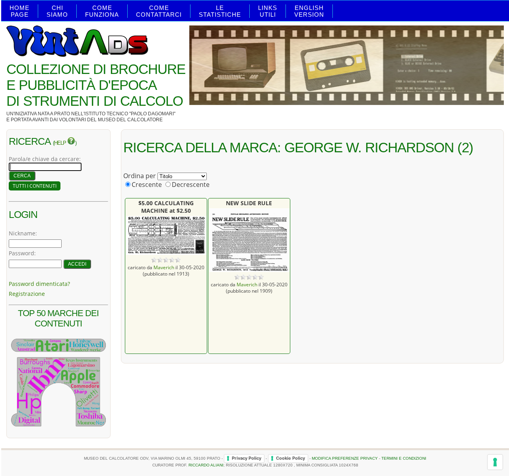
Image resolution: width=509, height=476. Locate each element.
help (60, 143)
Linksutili (267, 11)
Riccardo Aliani (205, 465)
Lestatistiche (220, 11)
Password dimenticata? (39, 284)
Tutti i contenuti (34, 186)
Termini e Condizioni (403, 458)
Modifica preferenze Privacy (345, 458)
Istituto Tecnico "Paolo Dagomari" (129, 114)
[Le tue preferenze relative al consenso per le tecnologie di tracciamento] (495, 462)
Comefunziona (102, 11)
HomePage (19, 11)
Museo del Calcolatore (130, 119)
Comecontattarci (159, 11)
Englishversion (309, 11)
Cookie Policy (290, 458)
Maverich (163, 267)
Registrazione (27, 293)
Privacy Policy (246, 458)
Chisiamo (57, 11)
